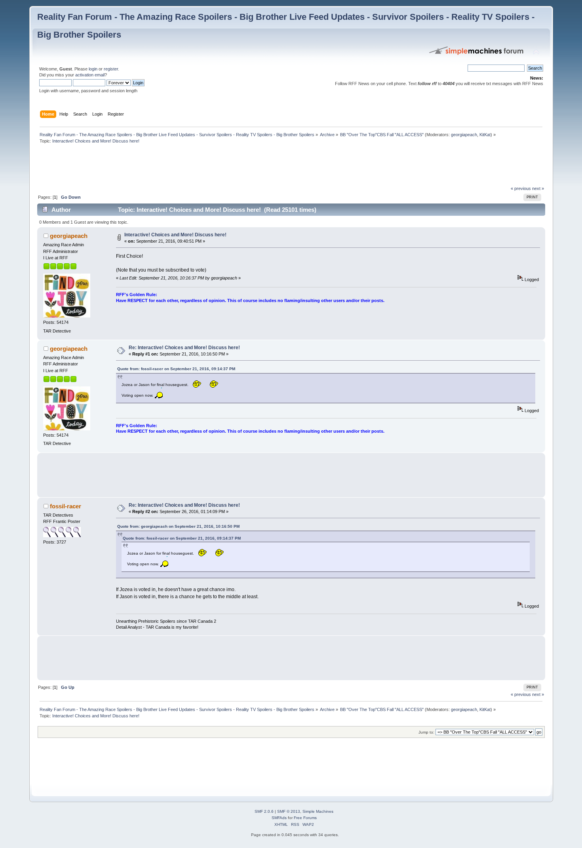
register (111, 69)
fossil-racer (65, 506)
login (93, 69)
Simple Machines (317, 811)
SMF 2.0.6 (264, 811)
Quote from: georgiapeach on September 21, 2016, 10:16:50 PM (178, 526)
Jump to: (426, 732)
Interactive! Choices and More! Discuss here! (175, 235)
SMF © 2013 (288, 811)
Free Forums (305, 818)
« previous (521, 188)
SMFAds (279, 818)
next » (538, 188)
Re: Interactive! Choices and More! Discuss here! (184, 347)
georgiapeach (464, 134)
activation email (90, 74)
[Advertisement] (181, 166)
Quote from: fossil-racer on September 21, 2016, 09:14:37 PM (176, 369)
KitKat (485, 134)
